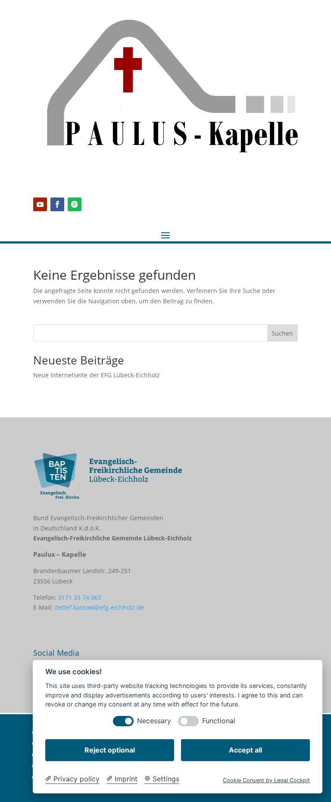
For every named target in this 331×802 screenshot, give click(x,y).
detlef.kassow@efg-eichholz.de (99, 607)
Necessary (154, 721)
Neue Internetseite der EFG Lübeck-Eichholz (96, 375)
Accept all (245, 750)
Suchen (282, 333)
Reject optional (109, 750)
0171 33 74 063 (79, 597)
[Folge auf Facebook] (57, 204)
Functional (218, 721)
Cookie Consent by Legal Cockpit (266, 780)
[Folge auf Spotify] (74, 204)
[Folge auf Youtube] (40, 204)
